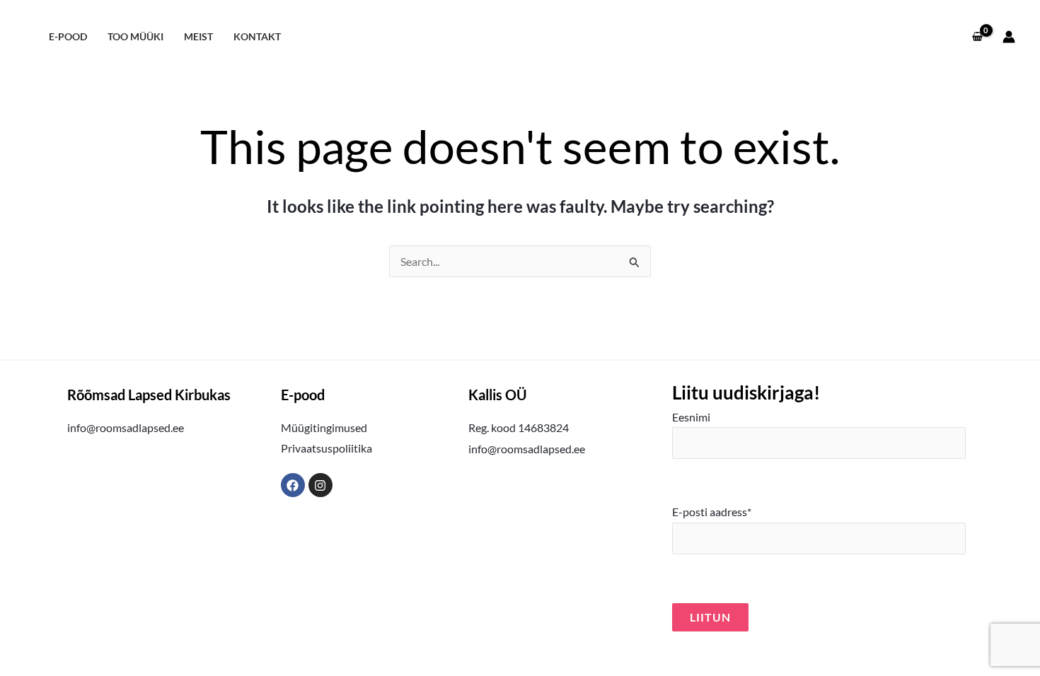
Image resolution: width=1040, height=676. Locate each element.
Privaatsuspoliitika (326, 448)
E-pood (68, 36)
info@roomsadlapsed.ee (125, 427)
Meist (198, 36)
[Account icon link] (1009, 36)
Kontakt (257, 36)
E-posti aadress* (711, 511)
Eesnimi (691, 417)
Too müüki (135, 36)
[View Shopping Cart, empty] (977, 37)
